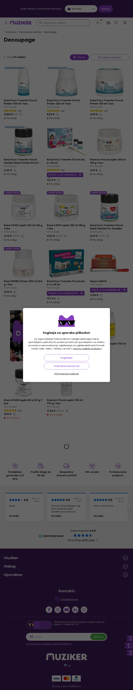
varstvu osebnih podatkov (87, 349)
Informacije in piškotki (66, 373)
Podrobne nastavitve (66, 366)
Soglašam (66, 358)
